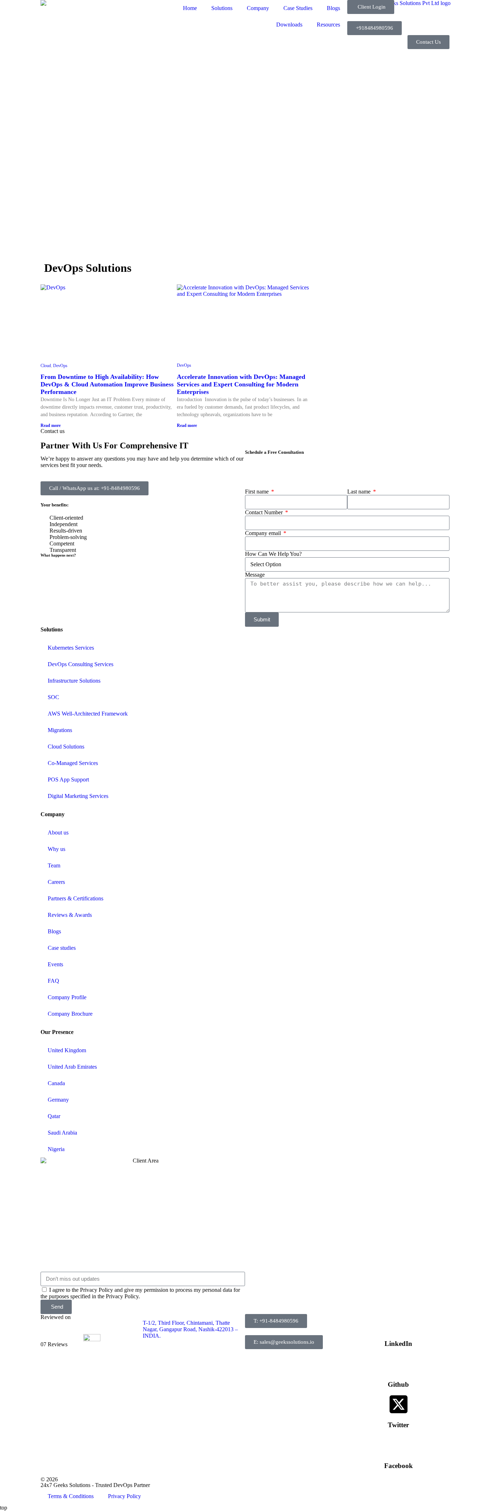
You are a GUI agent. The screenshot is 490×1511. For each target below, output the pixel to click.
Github (398, 1384)
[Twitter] (398, 1404)
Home (190, 8)
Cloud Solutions (66, 747)
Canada (56, 1083)
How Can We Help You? (273, 554)
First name (257, 492)
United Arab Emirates (72, 1067)
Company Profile (67, 997)
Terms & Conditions (71, 1496)
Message (255, 575)
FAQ (53, 981)
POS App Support (68, 779)
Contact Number (264, 512)
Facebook (398, 1465)
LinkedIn (398, 1343)
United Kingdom (67, 1050)
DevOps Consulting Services (80, 664)
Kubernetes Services (71, 648)
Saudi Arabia (62, 1133)
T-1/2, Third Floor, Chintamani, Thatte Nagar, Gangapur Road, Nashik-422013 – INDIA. (190, 1329)
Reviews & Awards (70, 915)
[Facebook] (398, 1445)
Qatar (54, 1116)
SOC (53, 697)
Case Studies (297, 8)
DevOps (60, 365)
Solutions (221, 8)
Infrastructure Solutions (74, 681)
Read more (51, 425)
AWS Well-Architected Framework (88, 714)
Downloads (289, 24)
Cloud (46, 365)
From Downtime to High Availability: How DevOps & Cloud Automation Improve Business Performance (107, 384)
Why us (56, 849)
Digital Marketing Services (78, 796)
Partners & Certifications (75, 898)
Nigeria (56, 1149)
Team (54, 865)
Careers (56, 882)
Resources (328, 24)
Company (258, 8)
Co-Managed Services (73, 763)
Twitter (398, 1425)
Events (55, 964)
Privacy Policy (124, 1496)
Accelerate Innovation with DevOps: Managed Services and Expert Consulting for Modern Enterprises (241, 384)
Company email (263, 533)
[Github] (398, 1363)
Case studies (62, 948)
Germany (58, 1100)
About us (58, 832)
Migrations (60, 730)
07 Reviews (54, 1344)
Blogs (333, 8)
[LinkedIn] (398, 1323)
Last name (359, 492)
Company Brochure (70, 1014)
